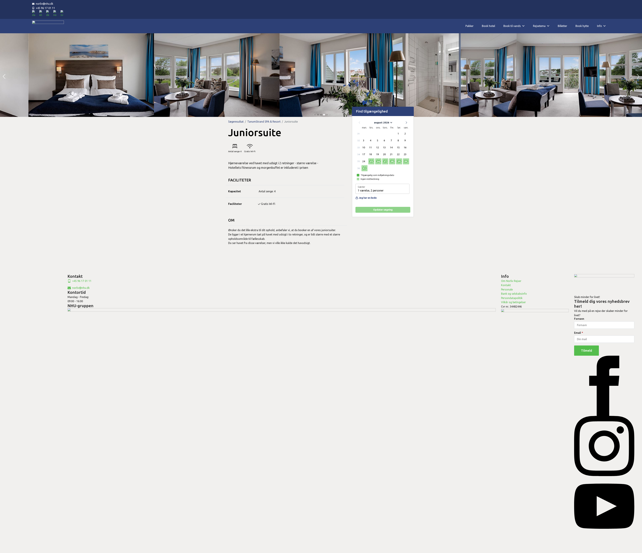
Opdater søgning (383, 209)
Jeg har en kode (368, 197)
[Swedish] (63, 13)
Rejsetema (539, 25)
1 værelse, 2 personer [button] (371, 190)
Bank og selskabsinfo (514, 293)
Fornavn (579, 318)
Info (599, 25)
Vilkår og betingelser (513, 302)
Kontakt (506, 285)
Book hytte (582, 25)
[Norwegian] (56, 13)
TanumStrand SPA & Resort (264, 121)
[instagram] (604, 445)
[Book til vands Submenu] (525, 26)
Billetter (562, 25)
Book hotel (488, 25)
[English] (41, 13)
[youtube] (604, 505)
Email (578, 332)
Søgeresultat (236, 121)
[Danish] (35, 13)
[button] (4, 77)
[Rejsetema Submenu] (550, 26)
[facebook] (604, 385)
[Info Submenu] (606, 26)
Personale (507, 289)
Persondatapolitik (511, 297)
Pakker (469, 25)
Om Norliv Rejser (511, 280)
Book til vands (512, 25)
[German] (48, 13)
